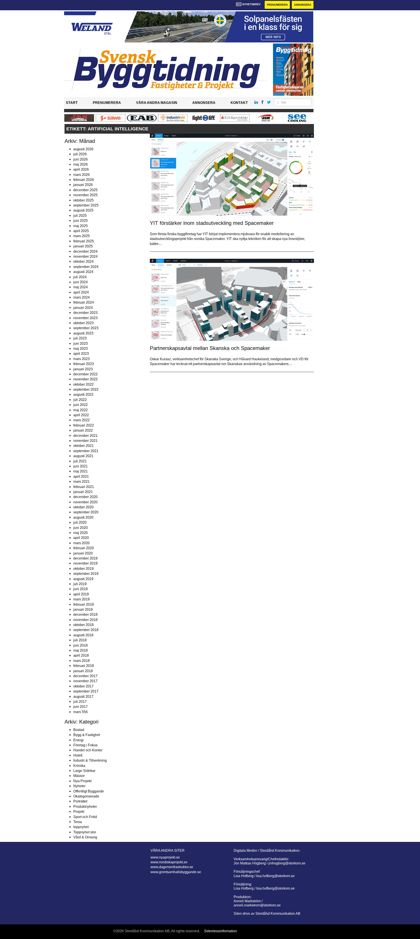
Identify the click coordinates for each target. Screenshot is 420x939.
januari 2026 (83, 185)
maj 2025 (80, 226)
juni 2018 (80, 645)
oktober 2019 (83, 568)
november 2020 (85, 502)
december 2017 (85, 676)
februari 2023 (83, 364)
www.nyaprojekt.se (165, 857)
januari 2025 (83, 246)
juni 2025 (80, 220)
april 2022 (81, 415)
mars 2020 (81, 543)
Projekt (78, 811)
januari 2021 (83, 492)
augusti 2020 (83, 517)
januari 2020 (83, 553)
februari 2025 (83, 241)
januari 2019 (83, 609)
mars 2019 (81, 599)
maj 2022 (80, 410)
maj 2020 (80, 533)
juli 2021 (80, 461)
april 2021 (81, 476)
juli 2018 (80, 640)
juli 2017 (80, 701)
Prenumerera (277, 4)
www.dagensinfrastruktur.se (171, 867)
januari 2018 (83, 671)
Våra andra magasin (156, 103)
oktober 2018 (83, 625)
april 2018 (81, 655)
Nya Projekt (82, 781)
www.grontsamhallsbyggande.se (175, 872)
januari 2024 (83, 308)
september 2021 (85, 451)
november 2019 (85, 563)
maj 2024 (80, 287)
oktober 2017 (83, 686)
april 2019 (81, 594)
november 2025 (85, 195)
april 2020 (81, 538)
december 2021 (85, 435)
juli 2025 (80, 215)
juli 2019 (80, 584)
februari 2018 (83, 666)
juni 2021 (80, 466)
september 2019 (85, 573)
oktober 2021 (83, 446)
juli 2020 (80, 522)
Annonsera (302, 4)
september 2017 (85, 691)
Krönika (79, 766)
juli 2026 (80, 154)
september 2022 (85, 389)
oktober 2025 (83, 200)
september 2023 (85, 328)
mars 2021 (81, 481)
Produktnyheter (85, 806)
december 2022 (85, 374)
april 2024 (81, 292)
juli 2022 (80, 400)
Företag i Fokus (85, 745)
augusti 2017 (83, 696)
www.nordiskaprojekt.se (168, 862)
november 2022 (85, 379)
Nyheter (79, 786)
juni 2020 (80, 528)
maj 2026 (80, 164)
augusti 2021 (83, 456)
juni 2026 (80, 159)
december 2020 (85, 497)
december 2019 (85, 558)
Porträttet (80, 801)
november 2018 (85, 620)
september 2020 (85, 512)
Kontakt (239, 103)
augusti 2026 (83, 149)
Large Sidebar (84, 771)
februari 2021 (83, 487)
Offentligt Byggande (88, 791)
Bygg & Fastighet (86, 735)
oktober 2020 (83, 507)
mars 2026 (81, 175)
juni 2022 (80, 405)
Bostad (78, 730)
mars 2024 (81, 297)
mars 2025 (81, 236)
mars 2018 (81, 661)
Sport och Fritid (85, 817)
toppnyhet (81, 827)
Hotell (77, 755)
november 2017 (85, 681)
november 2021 (85, 440)
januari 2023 (83, 369)
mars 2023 (81, 359)
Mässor (79, 776)
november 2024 (85, 256)
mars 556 (80, 712)
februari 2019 (83, 604)
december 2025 (85, 190)
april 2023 (81, 353)
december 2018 (85, 614)
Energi (78, 740)
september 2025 (85, 205)
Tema (77, 822)
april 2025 (81, 231)
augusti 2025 (83, 210)
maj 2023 (80, 348)
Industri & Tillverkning (90, 760)
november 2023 (85, 318)
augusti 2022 (83, 394)
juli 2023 (80, 338)
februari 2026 (83, 180)
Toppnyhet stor (84, 832)
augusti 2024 (83, 272)
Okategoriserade (86, 796)
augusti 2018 (83, 635)
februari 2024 (83, 302)
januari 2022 (83, 430)
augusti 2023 (83, 333)
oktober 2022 (83, 384)
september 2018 (85, 630)
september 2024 (85, 267)
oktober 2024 (83, 261)
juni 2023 (80, 343)
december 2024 (85, 251)
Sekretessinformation (220, 931)
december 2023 (85, 313)
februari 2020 (83, 548)
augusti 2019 (83, 579)
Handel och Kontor (87, 750)
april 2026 (81, 169)
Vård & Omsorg (85, 837)
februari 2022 (83, 425)
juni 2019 (80, 589)
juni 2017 (80, 706)
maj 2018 (80, 650)
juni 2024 (80, 282)
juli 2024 (80, 277)
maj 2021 (80, 471)
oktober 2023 (83, 323)
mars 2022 (81, 420)
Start (72, 103)
